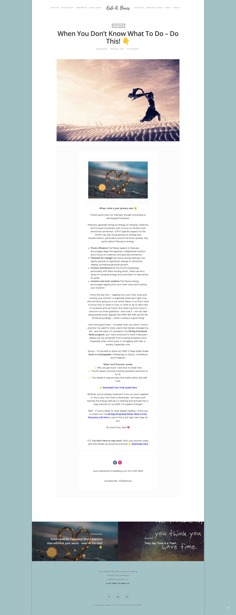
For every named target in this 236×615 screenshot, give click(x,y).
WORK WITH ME (81, 8)
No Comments (133, 49)
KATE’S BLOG (139, 8)
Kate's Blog (118, 26)
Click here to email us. (118, 583)
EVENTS (167, 8)
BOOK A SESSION (95, 8)
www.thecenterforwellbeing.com (110, 471)
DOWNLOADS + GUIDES (154, 8)
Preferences (125, 481)
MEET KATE (55, 8)
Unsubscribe (110, 481)
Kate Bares (103, 49)
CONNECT (176, 8)
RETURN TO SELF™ (67, 8)
